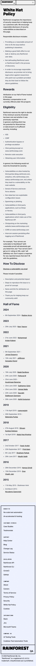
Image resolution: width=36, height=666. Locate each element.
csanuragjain (22, 411)
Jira (5, 623)
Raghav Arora (27, 315)
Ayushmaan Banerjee (13, 382)
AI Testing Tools (9, 637)
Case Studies (8, 526)
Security (7, 601)
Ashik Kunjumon (24, 399)
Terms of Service (10, 593)
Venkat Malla (23, 389)
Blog (5, 545)
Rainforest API (9, 563)
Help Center (8, 541)
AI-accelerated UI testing (13, 516)
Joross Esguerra (11, 355)
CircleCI (6, 571)
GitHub (6, 575)
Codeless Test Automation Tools (16, 641)
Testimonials (8, 530)
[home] (8, 2)
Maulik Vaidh (23, 456)
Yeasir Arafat (25, 446)
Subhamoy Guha (24, 386)
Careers (6, 589)
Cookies (7, 609)
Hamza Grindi (27, 468)
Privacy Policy (9, 597)
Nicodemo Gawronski (13, 492)
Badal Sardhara (23, 372)
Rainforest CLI (9, 567)
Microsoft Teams (10, 627)
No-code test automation (13, 512)
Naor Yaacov (22, 327)
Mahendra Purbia (11, 417)
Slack (6, 619)
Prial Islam (26, 449)
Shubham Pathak (23, 453)
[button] (33, 2)
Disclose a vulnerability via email (15, 269)
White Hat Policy (10, 605)
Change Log (8, 549)
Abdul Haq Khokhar (24, 435)
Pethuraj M (22, 376)
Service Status (9, 553)
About (6, 585)
